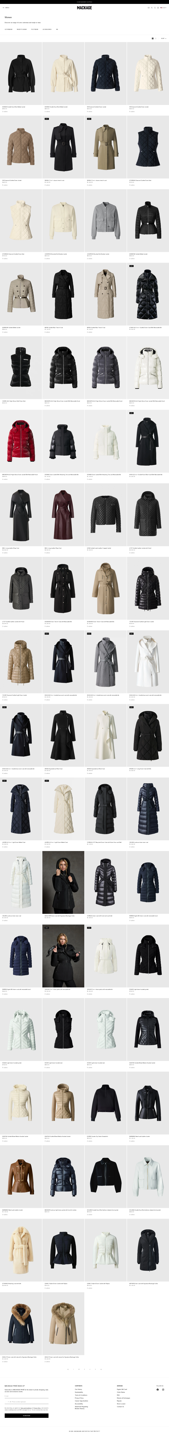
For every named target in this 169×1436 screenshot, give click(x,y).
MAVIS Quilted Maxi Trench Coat (54, 327)
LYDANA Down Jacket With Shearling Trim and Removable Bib (62, 474)
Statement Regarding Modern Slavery (81, 1407)
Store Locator (121, 1404)
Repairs (119, 1401)
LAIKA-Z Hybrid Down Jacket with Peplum (56, 1283)
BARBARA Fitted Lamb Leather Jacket (139, 1136)
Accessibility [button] (79, 1404)
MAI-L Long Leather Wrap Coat (10, 548)
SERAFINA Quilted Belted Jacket (138, 254)
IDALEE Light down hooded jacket (138, 989)
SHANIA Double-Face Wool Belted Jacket (13, 107)
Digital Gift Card (122, 1389)
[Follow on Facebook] (157, 1389)
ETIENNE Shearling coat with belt (11, 1283)
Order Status (121, 1392)
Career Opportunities (81, 1401)
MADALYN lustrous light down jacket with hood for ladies (60, 1210)
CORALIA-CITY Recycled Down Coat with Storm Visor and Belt (104, 842)
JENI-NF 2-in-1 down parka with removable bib (57, 989)
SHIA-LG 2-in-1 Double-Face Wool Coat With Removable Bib (145, 474)
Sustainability (79, 1392)
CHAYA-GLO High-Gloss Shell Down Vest (13, 401)
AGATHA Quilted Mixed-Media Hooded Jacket (142, 1063)
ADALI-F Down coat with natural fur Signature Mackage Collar (19, 1357)
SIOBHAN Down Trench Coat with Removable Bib (58, 621)
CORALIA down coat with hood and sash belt (99, 916)
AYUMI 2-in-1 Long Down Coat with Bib (140, 769)
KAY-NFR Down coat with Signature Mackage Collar (143, 1283)
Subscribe (26, 1415)
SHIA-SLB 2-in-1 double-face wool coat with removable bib (61, 695)
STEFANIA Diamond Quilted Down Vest (140, 180)
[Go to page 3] (101, 1369)
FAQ (118, 1395)
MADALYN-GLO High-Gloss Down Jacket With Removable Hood (62, 401)
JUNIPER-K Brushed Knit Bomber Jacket (56, 254)
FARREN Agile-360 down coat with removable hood (143, 916)
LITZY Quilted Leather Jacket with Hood (140, 548)
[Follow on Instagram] (163, 1389)
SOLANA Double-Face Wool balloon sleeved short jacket (102, 1210)
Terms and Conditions (26, 1408)
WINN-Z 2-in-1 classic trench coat (54, 180)
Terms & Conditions (81, 1395)
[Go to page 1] (68, 1369)
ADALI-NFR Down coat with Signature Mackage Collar (60, 916)
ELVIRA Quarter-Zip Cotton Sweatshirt (97, 1136)
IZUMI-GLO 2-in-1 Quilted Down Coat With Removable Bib (145, 327)
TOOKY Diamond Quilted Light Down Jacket (141, 621)
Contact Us (120, 1406)
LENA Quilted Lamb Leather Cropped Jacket (99, 548)
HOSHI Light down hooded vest (53, 1063)
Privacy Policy (37, 1408)
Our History (78, 1389)
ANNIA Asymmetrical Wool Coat (53, 769)
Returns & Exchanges (123, 1398)
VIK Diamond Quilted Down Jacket (96, 107)
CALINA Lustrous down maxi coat (138, 842)
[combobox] (8, 1402)
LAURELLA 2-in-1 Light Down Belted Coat (13, 842)
